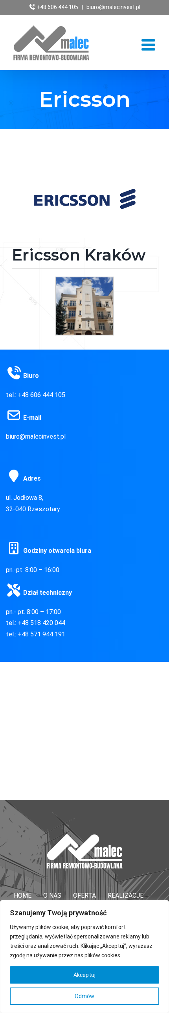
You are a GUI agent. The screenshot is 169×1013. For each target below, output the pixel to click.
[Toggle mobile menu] (149, 45)
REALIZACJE (125, 895)
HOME (22, 895)
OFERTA (84, 895)
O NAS (52, 895)
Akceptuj (84, 975)
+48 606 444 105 (57, 7)
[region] (84, 956)
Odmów (84, 996)
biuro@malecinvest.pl (113, 7)
